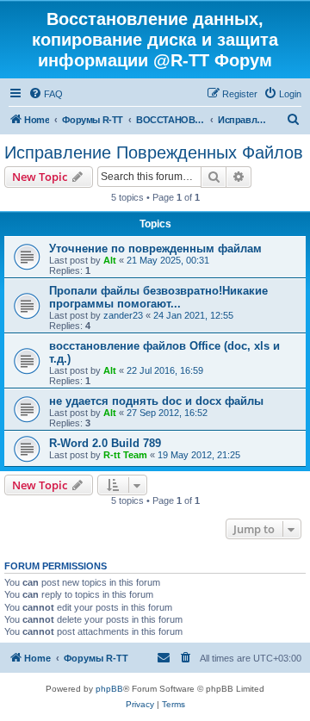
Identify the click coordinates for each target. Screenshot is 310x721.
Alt (109, 260)
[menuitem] (45, 94)
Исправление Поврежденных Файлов (153, 152)
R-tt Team (125, 455)
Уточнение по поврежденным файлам (155, 248)
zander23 (123, 315)
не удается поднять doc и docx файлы (156, 401)
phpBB (109, 688)
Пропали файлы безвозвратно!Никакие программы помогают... (158, 297)
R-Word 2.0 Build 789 (105, 443)
